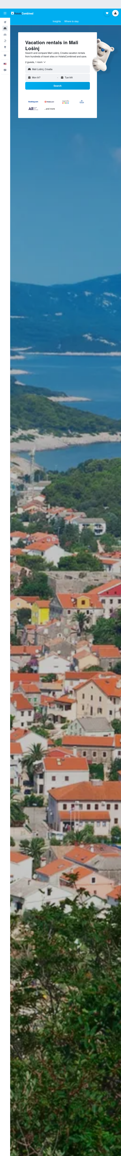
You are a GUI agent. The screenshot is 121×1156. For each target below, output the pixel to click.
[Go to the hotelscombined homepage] (22, 13)
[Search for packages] (5, 41)
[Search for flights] (5, 22)
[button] (5, 13)
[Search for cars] (5, 35)
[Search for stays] (5, 28)
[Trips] (5, 55)
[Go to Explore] (5, 47)
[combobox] (35, 62)
